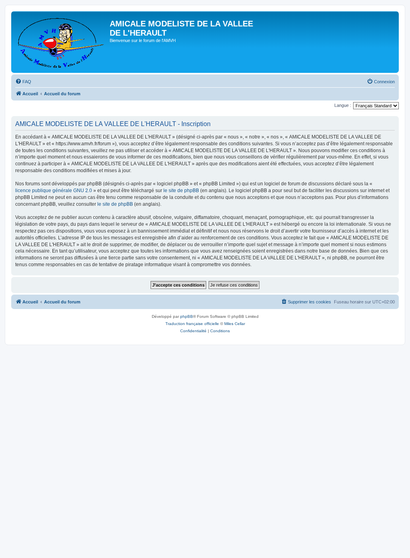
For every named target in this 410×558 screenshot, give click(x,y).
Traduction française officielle (192, 323)
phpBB (186, 316)
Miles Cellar (234, 323)
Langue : (342, 105)
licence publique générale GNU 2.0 (53, 190)
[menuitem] (23, 81)
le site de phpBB (181, 190)
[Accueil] (61, 42)
